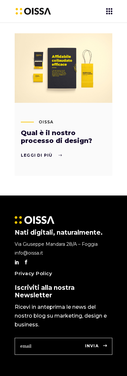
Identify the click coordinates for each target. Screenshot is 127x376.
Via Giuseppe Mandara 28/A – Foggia (56, 244)
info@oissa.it (29, 253)
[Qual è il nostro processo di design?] (63, 68)
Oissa (46, 121)
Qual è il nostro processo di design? (56, 137)
